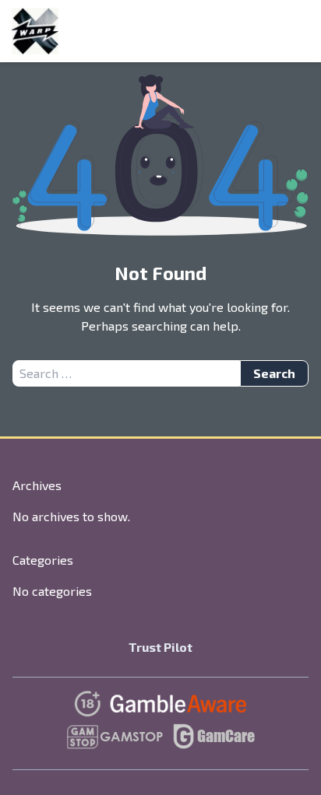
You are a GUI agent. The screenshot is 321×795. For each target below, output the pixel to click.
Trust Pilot (160, 646)
